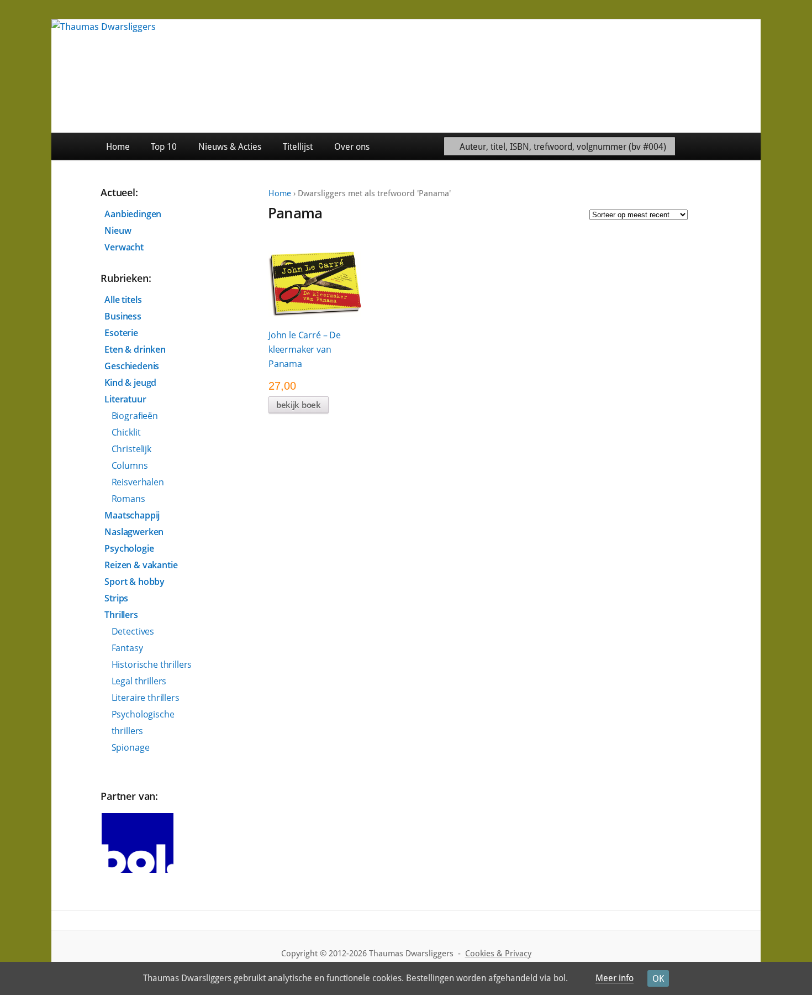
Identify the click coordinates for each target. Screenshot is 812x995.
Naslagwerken (134, 532)
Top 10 (164, 147)
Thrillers (121, 615)
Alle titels (122, 300)
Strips (116, 598)
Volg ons (735, 146)
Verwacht (124, 247)
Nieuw (117, 230)
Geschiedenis (131, 366)
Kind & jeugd (130, 382)
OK (658, 978)
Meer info (614, 978)
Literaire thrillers (146, 698)
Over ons (352, 147)
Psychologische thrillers (143, 722)
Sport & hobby (134, 581)
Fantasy (127, 648)
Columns (130, 465)
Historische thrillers (152, 664)
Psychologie (129, 548)
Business (122, 316)
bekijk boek (298, 404)
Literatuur (125, 399)
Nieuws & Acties (229, 147)
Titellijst (298, 147)
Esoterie (121, 333)
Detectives (133, 631)
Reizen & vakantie (140, 565)
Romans (128, 499)
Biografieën (135, 416)
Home (118, 147)
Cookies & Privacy (498, 954)
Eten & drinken (135, 349)
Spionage (131, 747)
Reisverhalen (138, 482)
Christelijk (131, 449)
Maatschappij (132, 515)
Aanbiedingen (132, 214)
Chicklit (126, 432)
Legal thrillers (139, 681)
